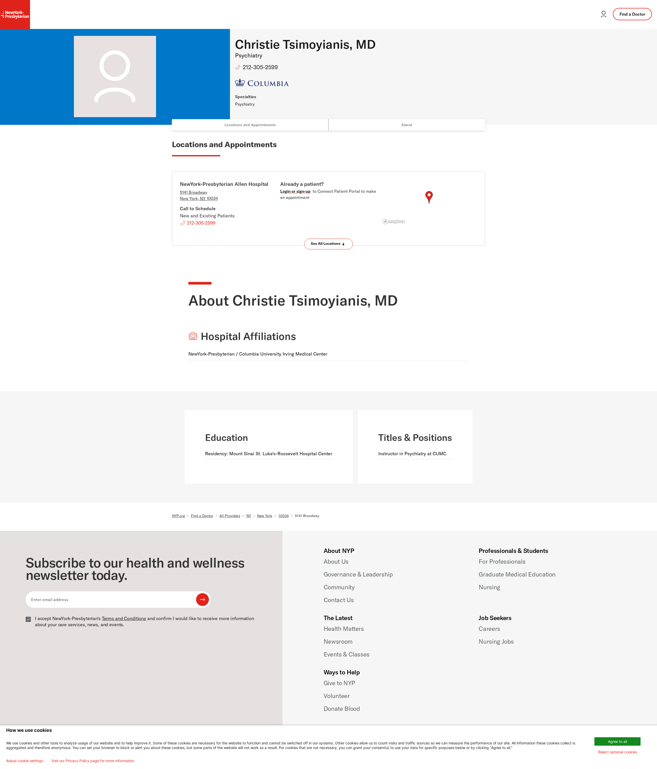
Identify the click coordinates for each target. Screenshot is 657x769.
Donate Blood (342, 708)
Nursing (489, 587)
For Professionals (502, 561)
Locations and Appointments (250, 125)
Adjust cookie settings (24, 761)
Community (339, 587)
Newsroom (338, 641)
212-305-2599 (260, 67)
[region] (429, 203)
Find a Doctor (632, 14)
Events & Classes (347, 654)
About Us (336, 561)
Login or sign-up (295, 191)
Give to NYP (339, 683)
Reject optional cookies (617, 752)
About (406, 125)
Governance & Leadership (358, 574)
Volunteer (337, 696)
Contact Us (339, 600)
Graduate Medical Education (517, 574)
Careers (489, 628)
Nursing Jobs (496, 641)
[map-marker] (429, 197)
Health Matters (344, 628)
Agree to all (617, 741)
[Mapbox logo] (393, 222)
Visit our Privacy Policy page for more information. (93, 761)
